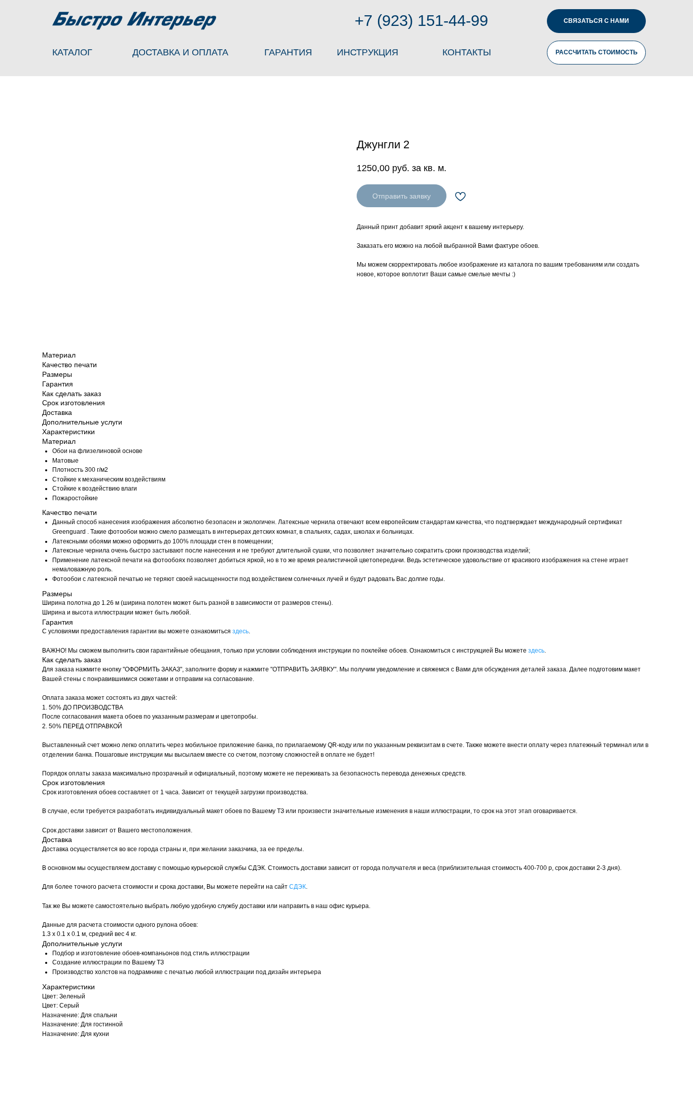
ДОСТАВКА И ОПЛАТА (180, 52)
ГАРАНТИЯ (288, 52)
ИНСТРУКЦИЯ (367, 52)
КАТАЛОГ (72, 52)
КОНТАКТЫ (466, 52)
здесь (240, 631)
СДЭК (297, 886)
